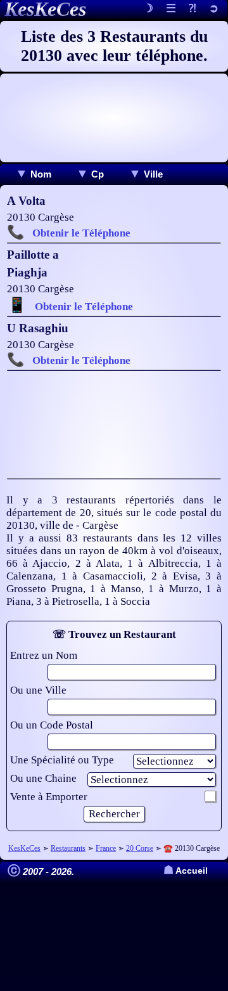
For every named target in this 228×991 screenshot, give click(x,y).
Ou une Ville (38, 690)
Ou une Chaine (43, 778)
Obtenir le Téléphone (81, 233)
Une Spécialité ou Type (62, 760)
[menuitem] (33, 174)
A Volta (26, 200)
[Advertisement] (114, 118)
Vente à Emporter (48, 797)
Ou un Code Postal (51, 725)
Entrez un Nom (43, 655)
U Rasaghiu (37, 328)
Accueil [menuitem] (185, 871)
